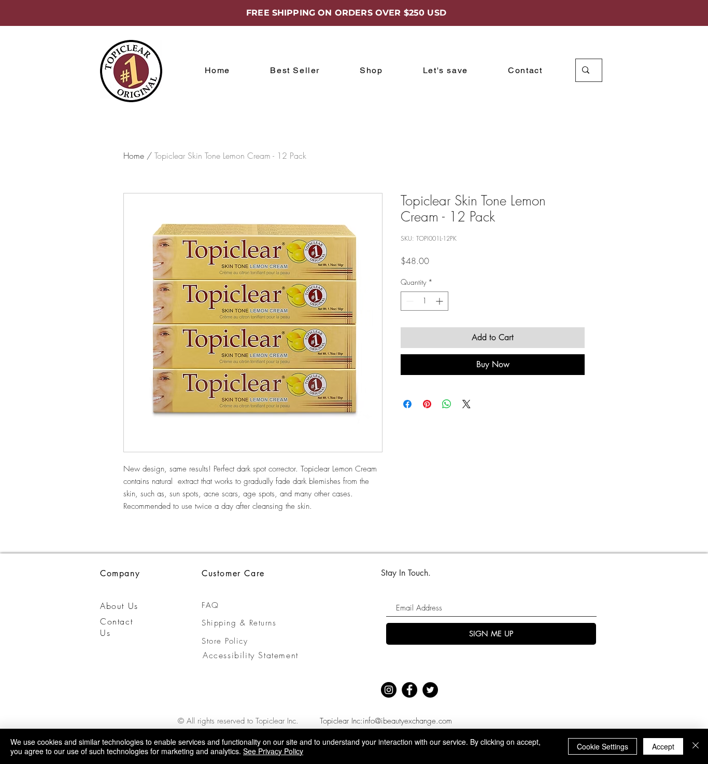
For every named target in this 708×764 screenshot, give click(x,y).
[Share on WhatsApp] (447, 404)
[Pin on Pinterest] (427, 404)
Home (133, 155)
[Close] (695, 746)
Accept (663, 746)
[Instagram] (389, 690)
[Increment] (440, 301)
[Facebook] (409, 690)
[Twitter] (430, 690)
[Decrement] (408, 301)
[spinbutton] (424, 301)
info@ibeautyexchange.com (407, 721)
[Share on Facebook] (407, 404)
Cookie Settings (602, 746)
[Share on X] (466, 404)
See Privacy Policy (273, 751)
